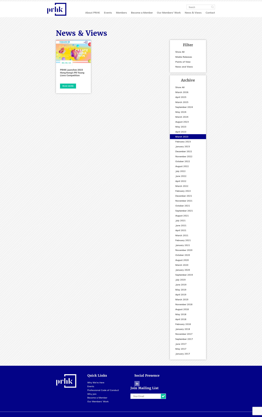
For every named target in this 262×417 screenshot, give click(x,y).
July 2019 (180, 279)
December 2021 (183, 195)
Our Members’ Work (169, 12)
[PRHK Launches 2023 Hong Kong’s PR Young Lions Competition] (73, 51)
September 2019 (184, 274)
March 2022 (181, 186)
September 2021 (184, 210)
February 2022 (183, 190)
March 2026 (181, 92)
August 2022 (182, 166)
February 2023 (183, 141)
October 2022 (182, 161)
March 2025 (181, 102)
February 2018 (183, 324)
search (212, 7)
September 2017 (184, 338)
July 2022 (180, 171)
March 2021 (181, 235)
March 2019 (181, 299)
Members (121, 12)
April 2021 (180, 230)
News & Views (193, 12)
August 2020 (182, 260)
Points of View (182, 61)
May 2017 (180, 348)
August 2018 (182, 309)
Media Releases (183, 56)
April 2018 (180, 319)
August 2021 (182, 215)
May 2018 (180, 314)
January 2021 (182, 245)
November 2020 (183, 250)
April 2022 (180, 181)
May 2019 (180, 289)
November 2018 (183, 304)
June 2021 (180, 225)
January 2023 (182, 146)
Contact (210, 12)
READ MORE (68, 86)
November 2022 (183, 156)
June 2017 (180, 343)
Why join (91, 393)
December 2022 (183, 151)
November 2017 (183, 333)
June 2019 (180, 284)
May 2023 (180, 126)
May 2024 (180, 111)
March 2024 (181, 116)
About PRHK (92, 12)
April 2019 (180, 294)
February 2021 (183, 240)
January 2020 (182, 269)
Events (108, 12)
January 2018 (182, 329)
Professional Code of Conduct (103, 390)
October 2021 (182, 205)
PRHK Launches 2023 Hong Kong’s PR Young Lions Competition (72, 72)
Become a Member (142, 12)
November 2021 (183, 200)
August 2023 (182, 121)
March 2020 (181, 264)
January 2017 (182, 353)
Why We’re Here (95, 382)
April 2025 (180, 97)
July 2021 (180, 220)
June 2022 (180, 176)
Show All (179, 51)
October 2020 (182, 254)
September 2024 (184, 107)
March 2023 (181, 136)
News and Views (184, 66)
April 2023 (180, 131)
